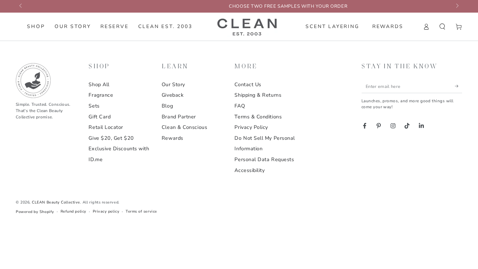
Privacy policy (106, 211)
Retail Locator (106, 127)
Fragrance (101, 94)
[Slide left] (21, 6)
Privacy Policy (251, 127)
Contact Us (247, 84)
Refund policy (73, 211)
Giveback (172, 94)
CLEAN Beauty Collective (56, 202)
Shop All (99, 84)
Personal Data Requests (264, 159)
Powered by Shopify (35, 211)
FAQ (239, 105)
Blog (167, 105)
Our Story (173, 84)
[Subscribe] (458, 86)
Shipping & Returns (257, 94)
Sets (94, 105)
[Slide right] (456, 6)
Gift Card (100, 116)
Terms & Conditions (258, 116)
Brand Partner (179, 116)
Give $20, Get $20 (111, 138)
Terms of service (141, 211)
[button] (442, 27)
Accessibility (249, 170)
